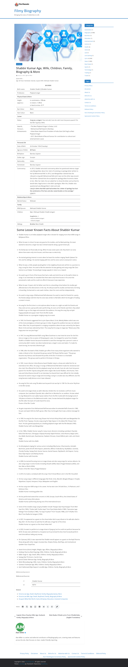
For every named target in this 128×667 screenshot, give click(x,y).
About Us (87, 92)
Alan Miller (29, 75)
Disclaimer (88, 89)
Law (86, 52)
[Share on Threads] (52, 606)
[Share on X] (27, 606)
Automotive (88, 30)
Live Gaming (88, 55)
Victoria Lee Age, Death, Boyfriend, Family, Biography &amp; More (40, 594)
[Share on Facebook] (22, 606)
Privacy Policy (88, 85)
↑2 (23, 585)
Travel (86, 75)
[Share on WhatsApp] (35, 606)
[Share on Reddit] (43, 606)
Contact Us (88, 102)
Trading (87, 73)
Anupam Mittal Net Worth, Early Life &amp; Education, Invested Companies (43, 599)
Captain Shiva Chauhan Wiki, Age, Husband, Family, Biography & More (30, 616)
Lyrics (86, 58)
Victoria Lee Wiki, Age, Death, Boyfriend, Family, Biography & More (40, 596)
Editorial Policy (89, 109)
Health (86, 47)
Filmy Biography (27, 10)
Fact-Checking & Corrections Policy (95, 112)
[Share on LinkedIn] (31, 606)
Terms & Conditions (90, 106)
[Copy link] (57, 607)
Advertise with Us (90, 99)
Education (87, 38)
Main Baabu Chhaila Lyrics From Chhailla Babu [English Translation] (64, 616)
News (86, 61)
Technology (88, 70)
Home (86, 50)
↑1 (23, 581)
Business (87, 35)
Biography (19, 64)
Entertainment (89, 41)
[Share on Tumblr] (47, 606)
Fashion (87, 44)
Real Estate (88, 64)
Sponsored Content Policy (92, 116)
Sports (86, 67)
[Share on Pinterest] (39, 606)
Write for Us (88, 96)
